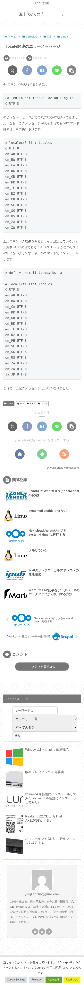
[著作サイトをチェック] (20, 454)
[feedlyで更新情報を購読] (42, 454)
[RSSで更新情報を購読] (64, 454)
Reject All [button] (36, 979)
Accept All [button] (53, 979)
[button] (71, 70)
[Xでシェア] (12, 70)
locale (44, 403)
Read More (72, 979)
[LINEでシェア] (57, 70)
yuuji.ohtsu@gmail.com (42, 894)
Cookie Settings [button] (16, 979)
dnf (22, 403)
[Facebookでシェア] (27, 70)
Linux (10, 403)
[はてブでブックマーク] (42, 70)
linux (32, 403)
